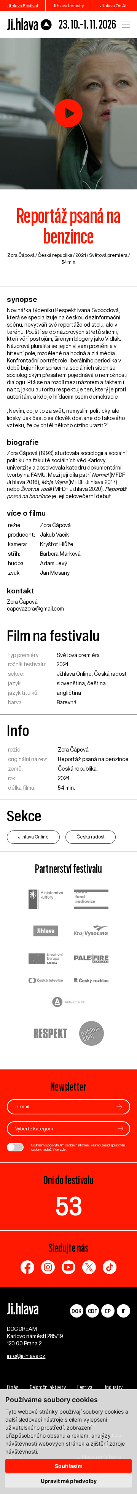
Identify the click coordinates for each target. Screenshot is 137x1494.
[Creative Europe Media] (46, 959)
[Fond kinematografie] (91, 900)
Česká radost (110, 673)
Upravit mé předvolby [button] (69, 1481)
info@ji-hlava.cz (26, 1356)
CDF (92, 1311)
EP (108, 1311)
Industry (114, 1387)
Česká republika (55, 255)
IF (123, 1311)
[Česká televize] (46, 981)
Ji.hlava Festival (23, 5)
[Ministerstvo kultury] (46, 900)
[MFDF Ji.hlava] (29, 24)
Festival (85, 1387)
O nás (12, 1387)
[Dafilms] (91, 1034)
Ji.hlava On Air (114, 5)
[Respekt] (50, 1034)
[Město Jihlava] (46, 931)
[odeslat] (119, 1106)
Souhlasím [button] (69, 1466)
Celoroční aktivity (48, 1387)
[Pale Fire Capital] (91, 959)
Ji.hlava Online (74, 673)
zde (63, 1149)
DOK (76, 1311)
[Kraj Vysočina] (91, 931)
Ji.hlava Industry (68, 5)
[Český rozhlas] (91, 981)
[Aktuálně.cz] (68, 1003)
